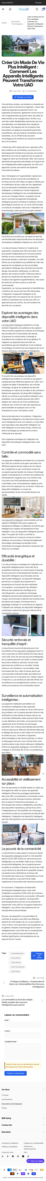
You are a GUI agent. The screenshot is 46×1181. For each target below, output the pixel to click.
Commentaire (10, 1042)
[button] (3, 9)
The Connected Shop (13, 1177)
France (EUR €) (7, 3)
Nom (7, 1020)
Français (38, 3)
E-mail (7, 1031)
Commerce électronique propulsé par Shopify (31, 1177)
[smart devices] (23, 373)
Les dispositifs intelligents (12, 325)
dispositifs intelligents (26, 651)
